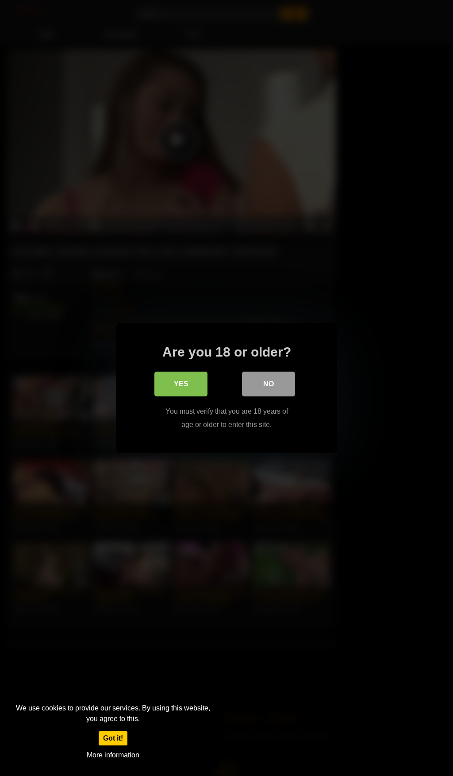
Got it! (113, 738)
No (268, 384)
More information (113, 755)
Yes (181, 384)
